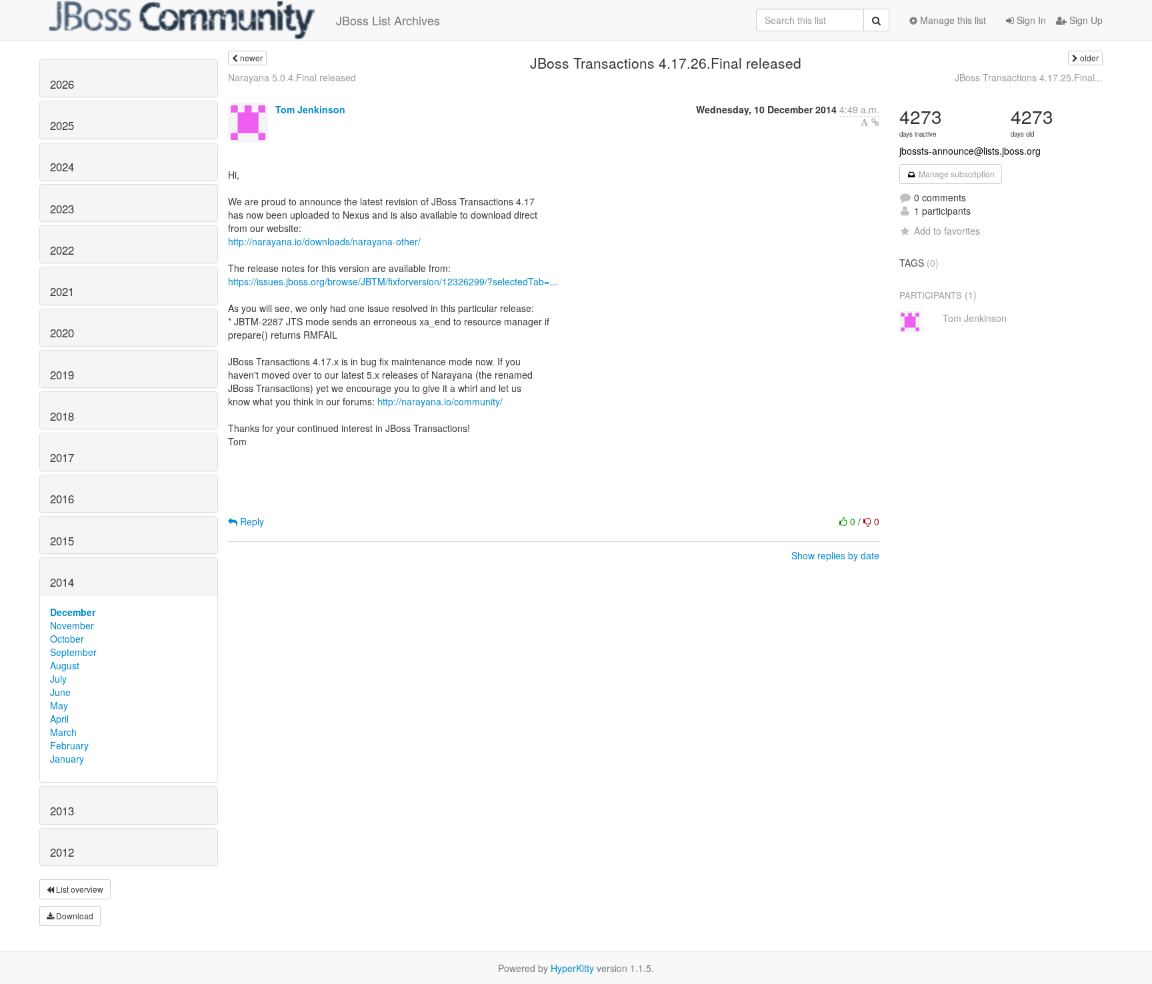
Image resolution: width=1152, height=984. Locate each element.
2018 (62, 416)
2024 (62, 167)
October (67, 638)
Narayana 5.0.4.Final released (292, 77)
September (73, 652)
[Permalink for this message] (875, 122)
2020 (62, 333)
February (69, 745)
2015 (62, 541)
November (72, 625)
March (63, 732)
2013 (62, 811)
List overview (78, 889)
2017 (62, 457)
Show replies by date (835, 555)
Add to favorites (947, 230)
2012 (62, 852)
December (72, 612)
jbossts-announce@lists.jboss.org (970, 150)
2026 (62, 84)
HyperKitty (572, 968)
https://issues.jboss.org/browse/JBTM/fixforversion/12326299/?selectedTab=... (392, 281)
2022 (62, 250)
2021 (62, 291)
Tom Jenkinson (310, 109)
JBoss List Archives (388, 20)
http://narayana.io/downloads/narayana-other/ (324, 241)
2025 (62, 125)
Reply (250, 521)
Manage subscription (956, 173)
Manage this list (951, 20)
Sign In (1030, 20)
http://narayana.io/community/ (440, 401)
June (60, 692)
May (59, 705)
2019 (62, 375)
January (67, 758)
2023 (62, 209)
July (58, 678)
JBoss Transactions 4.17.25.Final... (1029, 77)
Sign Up (1085, 20)
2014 (62, 582)
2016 (62, 499)
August (64, 665)
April (59, 718)
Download (73, 915)
